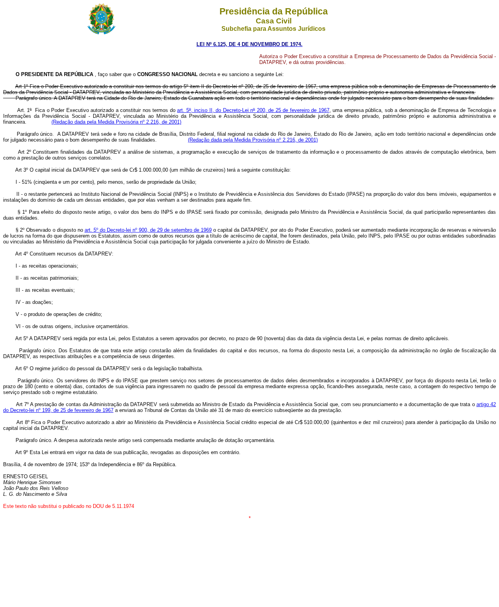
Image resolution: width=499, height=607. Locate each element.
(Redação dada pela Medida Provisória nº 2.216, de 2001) (116, 122)
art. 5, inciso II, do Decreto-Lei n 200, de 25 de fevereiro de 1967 (253, 110)
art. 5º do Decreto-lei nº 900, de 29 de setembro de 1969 (148, 230)
